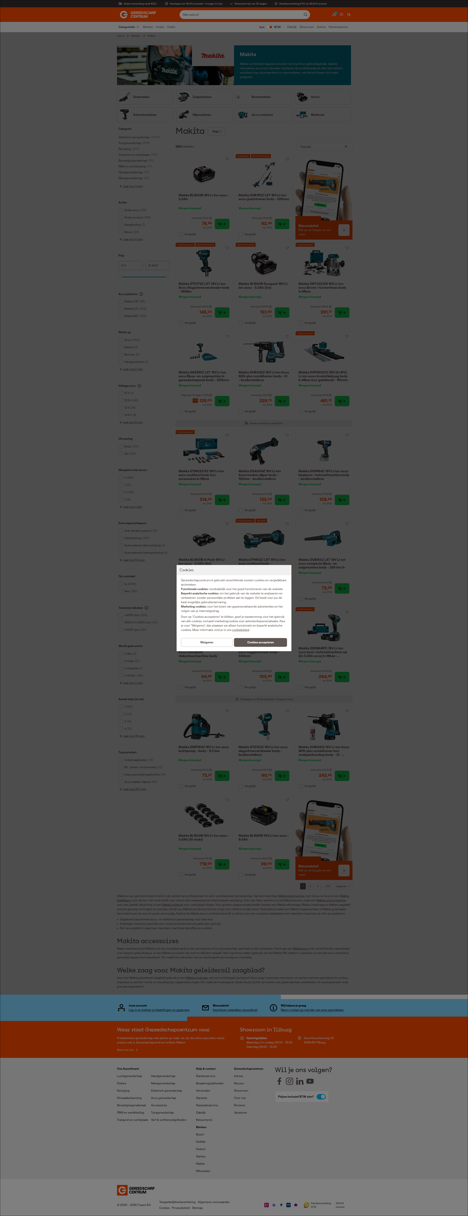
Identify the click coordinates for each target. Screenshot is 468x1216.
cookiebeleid (240, 629)
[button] (260, 642)
